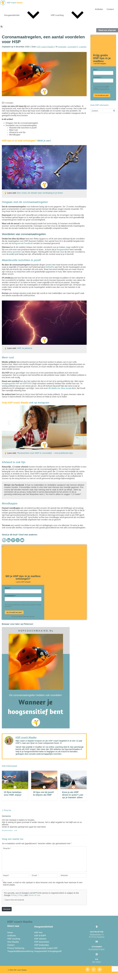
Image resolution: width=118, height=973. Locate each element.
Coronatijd (72, 47)
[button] (1, 26)
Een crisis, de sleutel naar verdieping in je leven (40, 193)
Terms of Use (34, 895)
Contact (110, 9)
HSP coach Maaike (45, 47)
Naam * (8, 588)
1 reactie (82, 47)
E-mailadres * (10, 596)
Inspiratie (62, 47)
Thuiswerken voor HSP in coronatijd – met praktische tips (45, 453)
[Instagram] (93, 969)
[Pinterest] (13, 540)
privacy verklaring (21, 604)
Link (15, 830)
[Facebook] (4, 540)
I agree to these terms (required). (14, 900)
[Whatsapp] (18, 540)
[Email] (22, 540)
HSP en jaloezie (24, 348)
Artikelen (99, 9)
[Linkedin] (9, 540)
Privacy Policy (17, 895)
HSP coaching (57, 15)
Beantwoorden (7, 830)
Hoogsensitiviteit (11, 15)
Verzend (6, 909)
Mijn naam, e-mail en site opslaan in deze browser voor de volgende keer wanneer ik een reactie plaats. (43, 883)
